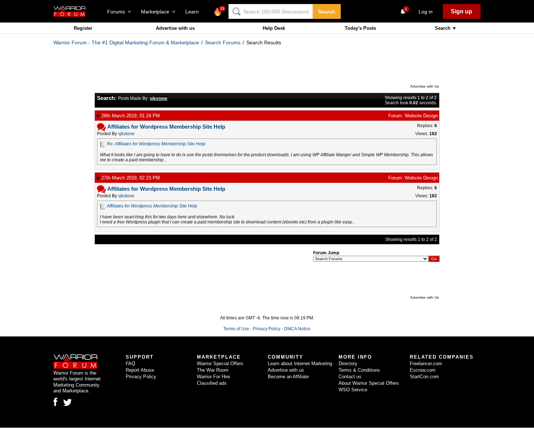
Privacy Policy (266, 328)
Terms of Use (236, 328)
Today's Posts (360, 28)
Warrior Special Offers (220, 363)
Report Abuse (140, 370)
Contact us (350, 376)
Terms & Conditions (359, 370)
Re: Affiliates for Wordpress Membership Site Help (156, 143)
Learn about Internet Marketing (300, 363)
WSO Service (353, 389)
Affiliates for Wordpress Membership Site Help (152, 206)
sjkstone (126, 133)
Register (83, 28)
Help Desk (274, 28)
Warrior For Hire (213, 376)
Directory (348, 363)
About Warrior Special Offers (369, 383)
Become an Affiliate (288, 376)
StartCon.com (424, 376)
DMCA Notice (297, 328)
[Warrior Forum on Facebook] (55, 401)
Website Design (421, 115)
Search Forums (222, 42)
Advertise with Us (424, 86)
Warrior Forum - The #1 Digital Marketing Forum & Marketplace (126, 42)
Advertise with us (175, 28)
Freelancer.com (426, 363)
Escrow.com (423, 370)
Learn (194, 12)
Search (326, 12)
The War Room (212, 370)
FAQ (130, 363)
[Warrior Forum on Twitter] (67, 402)
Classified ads (212, 383)
